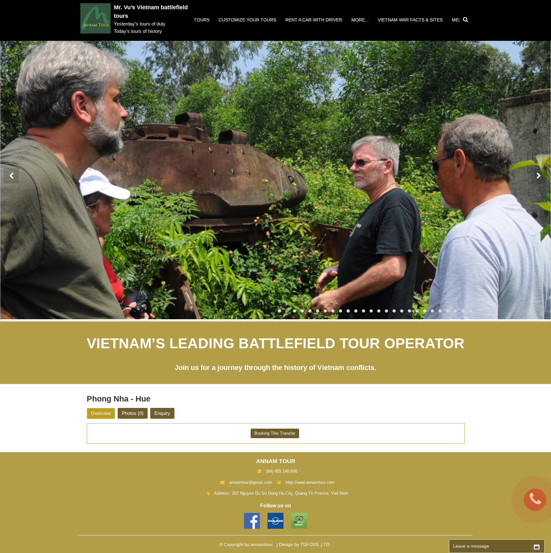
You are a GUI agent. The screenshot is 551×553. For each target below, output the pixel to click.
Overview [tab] (101, 413)
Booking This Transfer (274, 433)
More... (360, 19)
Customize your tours (247, 19)
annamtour (262, 544)
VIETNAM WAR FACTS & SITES (410, 19)
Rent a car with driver (313, 19)
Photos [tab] (132, 413)
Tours (201, 19)
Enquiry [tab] (162, 413)
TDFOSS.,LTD (314, 544)
